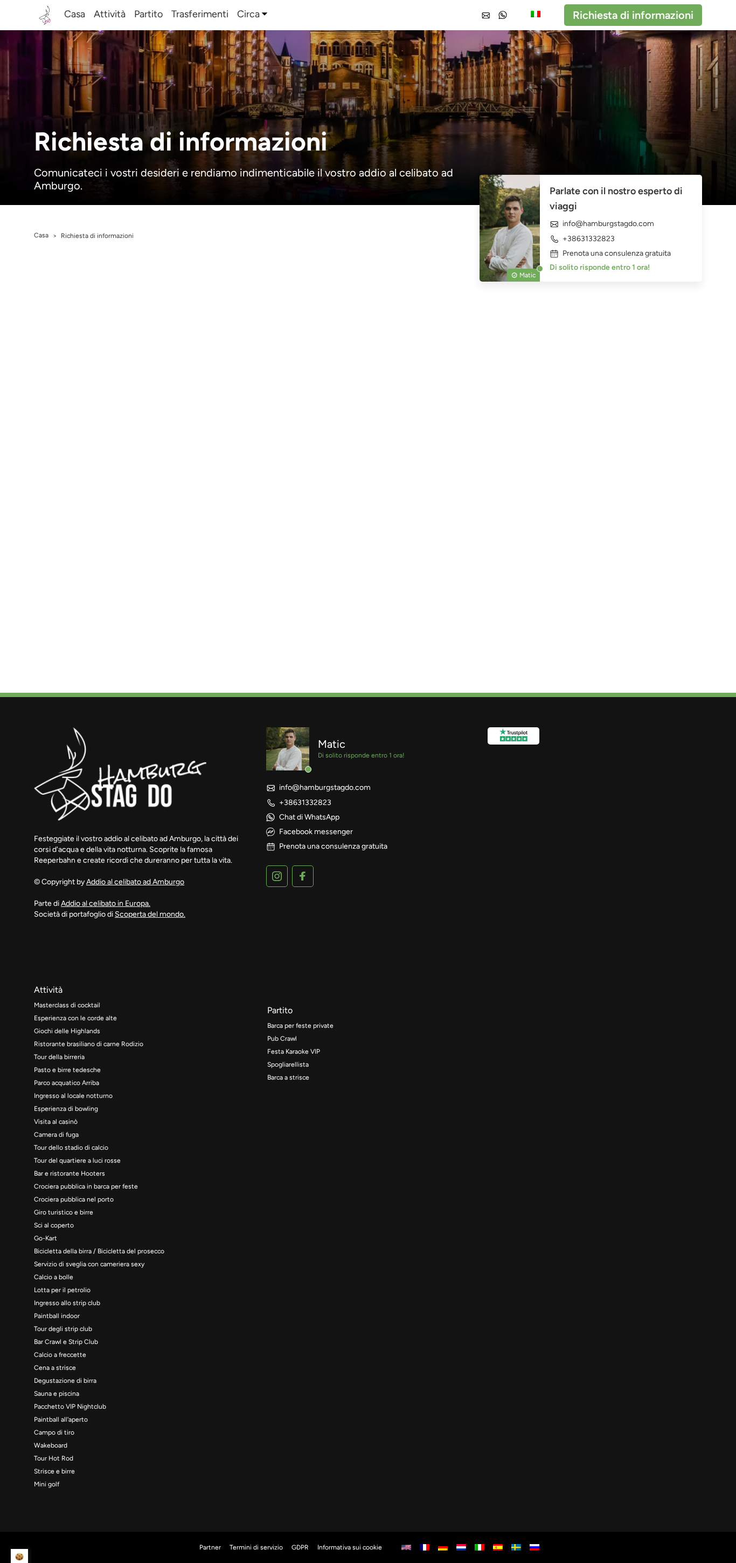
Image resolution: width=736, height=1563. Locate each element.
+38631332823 (589, 238)
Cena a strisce (55, 1367)
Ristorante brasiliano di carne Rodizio (88, 1044)
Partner (210, 1547)
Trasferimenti (199, 14)
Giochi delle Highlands (67, 1031)
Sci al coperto (54, 1225)
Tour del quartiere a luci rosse (77, 1160)
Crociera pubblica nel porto (74, 1199)
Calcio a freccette (60, 1355)
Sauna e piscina (56, 1393)
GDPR (300, 1547)
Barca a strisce (288, 1077)
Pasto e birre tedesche (67, 1070)
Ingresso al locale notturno (73, 1096)
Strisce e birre (54, 1471)
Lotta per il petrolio (62, 1290)
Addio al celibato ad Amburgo (135, 881)
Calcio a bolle (53, 1277)
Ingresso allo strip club (67, 1303)
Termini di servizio (256, 1547)
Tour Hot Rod (53, 1458)
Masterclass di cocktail (67, 1005)
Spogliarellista (288, 1064)
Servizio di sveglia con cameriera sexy (89, 1264)
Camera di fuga (56, 1134)
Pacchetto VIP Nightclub (70, 1406)
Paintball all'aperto (61, 1419)
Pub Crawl (282, 1038)
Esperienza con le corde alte (75, 1018)
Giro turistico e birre (63, 1212)
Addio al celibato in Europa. (105, 903)
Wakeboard (50, 1445)
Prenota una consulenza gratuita (617, 253)
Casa (74, 14)
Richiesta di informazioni (633, 15)
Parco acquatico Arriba (66, 1083)
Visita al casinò (56, 1121)
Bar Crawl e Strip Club (66, 1342)
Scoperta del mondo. (150, 914)
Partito (148, 14)
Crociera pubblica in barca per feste (86, 1186)
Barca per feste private (300, 1025)
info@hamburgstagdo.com (608, 224)
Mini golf (46, 1484)
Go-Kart (45, 1238)
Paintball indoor (57, 1316)
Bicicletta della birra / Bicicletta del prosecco (99, 1251)
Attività (110, 14)
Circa (248, 14)
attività (48, 990)
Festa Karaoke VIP (293, 1051)
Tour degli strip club (63, 1329)
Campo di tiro (54, 1432)
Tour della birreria (59, 1057)
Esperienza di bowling (66, 1108)
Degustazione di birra (65, 1380)
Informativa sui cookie (349, 1547)
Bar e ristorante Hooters (69, 1173)
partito (280, 1010)
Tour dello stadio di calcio (71, 1147)
